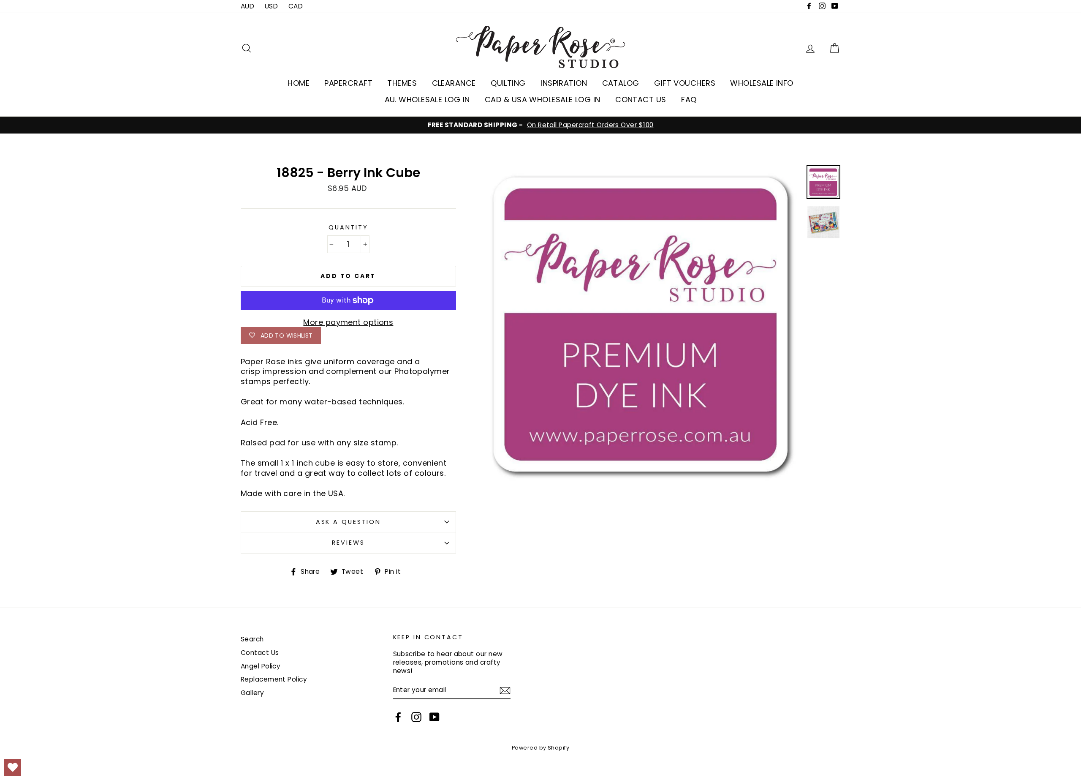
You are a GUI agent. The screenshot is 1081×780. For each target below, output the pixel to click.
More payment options (348, 322)
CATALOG (620, 83)
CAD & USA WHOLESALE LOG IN (542, 99)
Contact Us (260, 652)
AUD (247, 6)
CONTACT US (640, 99)
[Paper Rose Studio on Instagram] (416, 717)
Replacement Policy (274, 679)
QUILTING (508, 83)
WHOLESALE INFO (761, 83)
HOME (299, 83)
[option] (540, 125)
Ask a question (348, 522)
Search (252, 639)
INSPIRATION (563, 83)
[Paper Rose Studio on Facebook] (398, 717)
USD (271, 6)
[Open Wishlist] (12, 767)
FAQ (688, 99)
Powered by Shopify (540, 747)
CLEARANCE (454, 83)
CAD (295, 6)
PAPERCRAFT (348, 83)
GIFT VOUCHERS (684, 83)
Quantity (348, 228)
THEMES (402, 83)
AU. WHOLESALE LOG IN (427, 99)
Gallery (252, 692)
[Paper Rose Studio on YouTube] (434, 717)
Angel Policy (260, 666)
